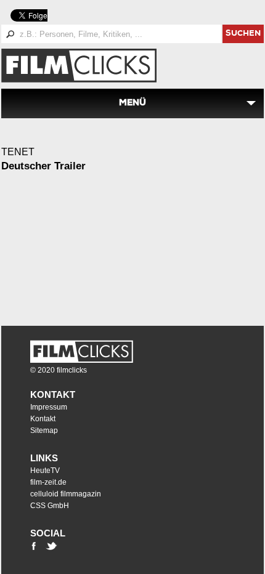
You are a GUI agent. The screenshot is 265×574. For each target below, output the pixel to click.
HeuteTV (45, 470)
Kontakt (52, 394)
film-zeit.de (48, 482)
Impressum (48, 407)
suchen (243, 34)
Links (44, 458)
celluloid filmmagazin (65, 494)
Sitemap (44, 430)
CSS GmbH (49, 505)
